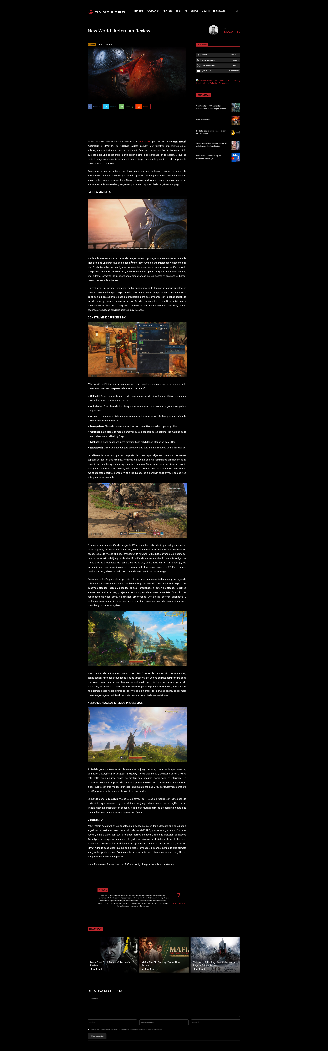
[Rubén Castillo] (216, 30)
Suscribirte (234, 71)
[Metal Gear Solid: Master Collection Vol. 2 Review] (112, 955)
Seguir (236, 60)
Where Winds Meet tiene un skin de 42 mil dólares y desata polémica (211, 144)
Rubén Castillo (231, 32)
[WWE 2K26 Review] (236, 120)
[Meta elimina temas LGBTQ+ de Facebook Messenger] (236, 157)
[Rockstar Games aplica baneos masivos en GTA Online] (236, 132)
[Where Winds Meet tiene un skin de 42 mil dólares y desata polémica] (236, 145)
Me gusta (235, 55)
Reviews (91, 44)
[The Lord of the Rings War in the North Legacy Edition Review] (215, 955)
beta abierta (144, 141)
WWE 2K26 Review (203, 119)
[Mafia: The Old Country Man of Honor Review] (164, 955)
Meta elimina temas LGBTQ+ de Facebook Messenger (208, 157)
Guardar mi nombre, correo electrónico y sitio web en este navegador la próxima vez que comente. (126, 1029)
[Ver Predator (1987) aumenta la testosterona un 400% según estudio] (236, 107)
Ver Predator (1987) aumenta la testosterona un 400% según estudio (211, 107)
